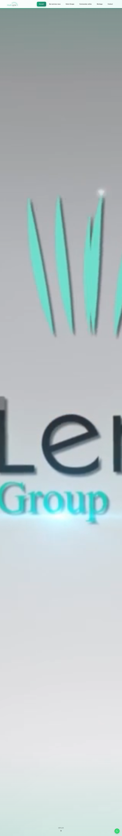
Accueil (41, 4)
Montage (99, 4)
